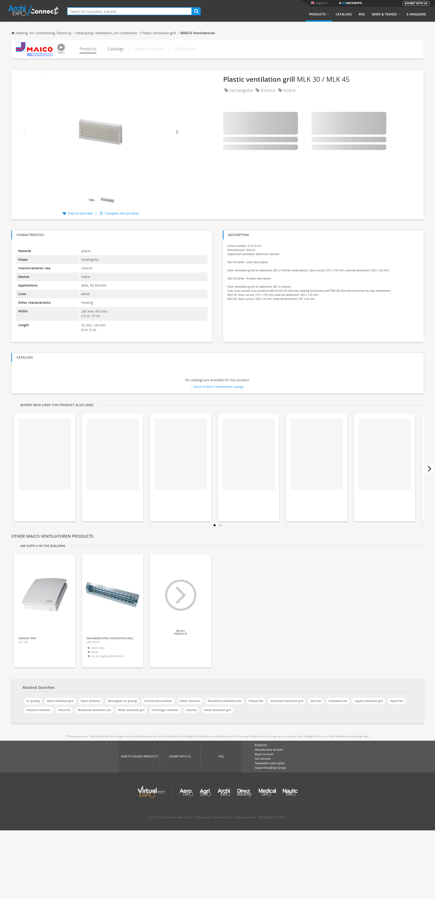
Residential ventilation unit (94, 710)
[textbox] (129, 11)
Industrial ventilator (38, 710)
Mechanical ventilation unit (224, 701)
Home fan (64, 710)
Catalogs (344, 14)
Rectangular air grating (122, 701)
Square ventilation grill (369, 701)
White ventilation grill (131, 710)
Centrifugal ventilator (165, 710)
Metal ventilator (91, 701)
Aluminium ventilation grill (287, 701)
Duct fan (316, 701)
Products (317, 14)
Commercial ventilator (158, 701)
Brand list (261, 745)
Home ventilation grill (217, 710)
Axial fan (191, 710)
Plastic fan (396, 701)
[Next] (176, 132)
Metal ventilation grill (60, 701)
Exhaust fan (256, 701)
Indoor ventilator (189, 701)
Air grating (33, 701)
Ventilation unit (338, 701)
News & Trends (384, 14)
